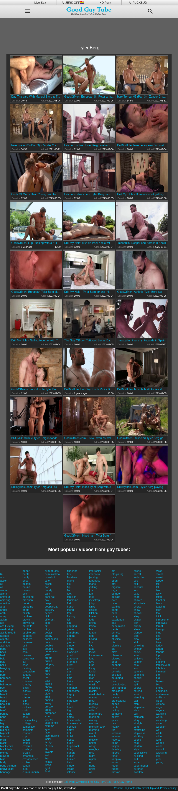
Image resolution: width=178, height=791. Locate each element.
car (24, 662)
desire (48, 613)
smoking (139, 645)
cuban (26, 765)
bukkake (28, 642)
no (90, 762)
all (1, 587)
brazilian (28, 600)
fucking (71, 616)
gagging (72, 626)
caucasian (29, 671)
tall (158, 587)
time (158, 642)
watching (161, 720)
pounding (117, 678)
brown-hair (29, 623)
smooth (138, 649)
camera (27, 655)
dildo (48, 623)
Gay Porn (69, 781)
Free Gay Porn (96, 781)
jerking (93, 587)
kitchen (93, 613)
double (49, 645)
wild (158, 739)
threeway (161, 623)
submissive (140, 752)
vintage (160, 704)
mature (93, 697)
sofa (136, 655)
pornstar (116, 671)
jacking (93, 577)
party (114, 616)
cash (25, 665)
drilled (48, 661)
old (113, 571)
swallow (138, 772)
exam (48, 716)
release (116, 736)
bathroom (6, 684)
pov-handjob (119, 687)
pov (114, 681)
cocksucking (30, 720)
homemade (74, 720)
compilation (29, 726)
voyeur (160, 710)
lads (91, 619)
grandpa (72, 662)
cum (25, 769)
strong (137, 739)
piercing (116, 645)
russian (116, 772)
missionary (95, 713)
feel (47, 755)
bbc (2, 687)
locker (92, 652)
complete (28, 730)
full (69, 619)
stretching (139, 730)
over (114, 600)
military (93, 707)
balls (3, 665)
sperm (137, 681)
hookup (71, 726)
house (70, 739)
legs (91, 636)
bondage (5, 772)
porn (114, 668)
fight (47, 768)
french (70, 606)
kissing (93, 610)
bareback (5, 678)
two (158, 684)
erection (49, 706)
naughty (94, 749)
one (114, 577)
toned (159, 649)
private (116, 697)
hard (70, 697)
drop (47, 671)
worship (160, 749)
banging (5, 668)
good (70, 655)
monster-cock (97, 726)
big (2, 723)
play (114, 652)
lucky (92, 668)
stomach (139, 717)
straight (138, 723)
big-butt (4, 726)
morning (94, 730)
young (159, 762)
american (5, 603)
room (115, 762)
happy (70, 694)
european (50, 713)
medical (94, 704)
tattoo (159, 597)
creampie (28, 756)
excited (49, 719)
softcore (138, 658)
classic (27, 691)
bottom (27, 584)
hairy (70, 681)
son (136, 668)
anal (2, 606)
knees (92, 616)
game (70, 629)
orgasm (116, 587)
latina (92, 623)
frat (69, 603)
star (136, 700)
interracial (95, 571)
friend (70, 610)
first (69, 574)
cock (25, 717)
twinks (159, 681)
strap (137, 726)
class (26, 687)
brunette (27, 626)
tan (158, 590)
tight (158, 639)
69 (1, 574)
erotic (48, 710)
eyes (47, 729)
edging (49, 690)
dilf (46, 626)
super (137, 762)
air (1, 584)
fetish (48, 765)
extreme (49, 726)
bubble (27, 629)
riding (115, 743)
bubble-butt (29, 632)
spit (136, 684)
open (115, 580)
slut (136, 642)
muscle (93, 739)
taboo (159, 580)
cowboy (27, 749)
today (159, 645)
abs (2, 577)
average (5, 645)
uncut (159, 687)
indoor (71, 765)
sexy (136, 593)
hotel (70, 736)
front (69, 613)
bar (2, 671)
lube (91, 665)
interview (94, 574)
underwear (162, 694)
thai (158, 613)
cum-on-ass (52, 571)
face (47, 732)
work (159, 746)
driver (48, 667)
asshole (5, 636)
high (69, 710)
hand (70, 684)
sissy (137, 616)
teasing (160, 606)
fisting (70, 580)
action (3, 580)
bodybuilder (7, 769)
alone (3, 590)
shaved (138, 600)
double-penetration (51, 650)
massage (94, 687)
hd (68, 704)
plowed (116, 658)
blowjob (5, 756)
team (159, 603)
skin (136, 623)
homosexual (74, 723)
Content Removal (138, 788)
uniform (160, 697)
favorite (49, 752)
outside (116, 597)
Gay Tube (112, 781)
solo (136, 665)
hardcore (72, 700)
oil (90, 772)
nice (91, 752)
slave (137, 629)
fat (46, 749)
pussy (115, 717)
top (158, 655)
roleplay (116, 759)
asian (3, 619)
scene (137, 571)
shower (138, 613)
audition (5, 642)
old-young (118, 574)
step (136, 704)
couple (27, 743)
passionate (118, 619)
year (158, 759)
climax (26, 697)
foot (69, 593)
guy (69, 671)
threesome (162, 619)
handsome (73, 691)
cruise (26, 762)
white (159, 733)
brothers (27, 616)
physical (116, 639)
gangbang (73, 632)
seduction (139, 577)
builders (27, 639)
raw (114, 723)
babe (3, 649)
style (136, 749)
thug (158, 632)
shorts (137, 606)
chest (26, 678)
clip (25, 700)
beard (3, 697)
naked (93, 743)
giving (70, 649)
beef (2, 710)
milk (91, 710)
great (70, 665)
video (159, 700)
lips (91, 642)
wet (158, 730)
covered (27, 746)
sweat (159, 574)
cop (25, 736)
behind (4, 713)
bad (2, 655)
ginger (71, 645)
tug (158, 678)
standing (139, 697)
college (27, 723)
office (92, 769)
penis (115, 629)
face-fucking (52, 736)
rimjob (115, 746)
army (3, 616)
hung (70, 749)
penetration (118, 626)
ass (2, 623)
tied (158, 636)
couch (26, 739)
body (3, 762)
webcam (161, 726)
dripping (49, 664)
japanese (94, 580)
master (93, 691)
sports (137, 687)
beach (4, 694)
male (92, 675)
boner (26, 571)
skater (137, 619)
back (3, 652)
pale (114, 603)
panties (116, 606)
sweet (159, 577)
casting (27, 668)
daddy (48, 590)
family (48, 742)
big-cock (5, 730)
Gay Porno (125, 781)
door (47, 642)
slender (138, 632)
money (93, 720)
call (25, 649)
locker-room (96, 655)
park (114, 613)
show (137, 610)
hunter (71, 759)
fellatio (49, 761)
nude (92, 765)
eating (48, 684)
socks (137, 652)
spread (138, 691)
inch (69, 762)
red (113, 730)
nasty (92, 746)
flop (69, 590)
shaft (136, 597)
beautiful (5, 704)
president (117, 691)
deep (48, 603)
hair (69, 678)
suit (136, 759)
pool (114, 662)
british (26, 613)
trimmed (161, 671)
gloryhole (72, 652)
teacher (160, 600)
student (138, 746)
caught (27, 675)
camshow (28, 658)
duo (47, 677)
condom (27, 733)
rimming (116, 749)
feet (47, 758)
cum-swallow (52, 574)
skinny (137, 626)
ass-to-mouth (8, 632)
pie (113, 642)
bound (26, 587)
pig (113, 649)
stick (136, 710)
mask (92, 684)
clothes (27, 707)
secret (137, 574)
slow (136, 639)
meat (92, 700)
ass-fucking (7, 626)
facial (48, 739)
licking (93, 639)
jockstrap (94, 600)
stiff (136, 713)
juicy (92, 603)
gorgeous (72, 658)
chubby (27, 684)
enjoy (48, 703)
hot (69, 733)
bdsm (3, 691)
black (3, 743)
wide (159, 736)
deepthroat (51, 606)
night (92, 756)
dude (48, 674)
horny (70, 730)
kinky (92, 606)
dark (47, 593)
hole (69, 713)
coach (26, 713)
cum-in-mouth (31, 772)
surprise (138, 769)
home (70, 717)
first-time (72, 577)
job (91, 593)
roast (114, 756)
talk (158, 584)
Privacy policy (168, 788)
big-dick (5, 733)
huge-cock (73, 746)
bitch (3, 739)
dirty (47, 629)
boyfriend (28, 597)
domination (51, 639)
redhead (117, 733)
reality (115, 726)
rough (115, 765)
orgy (114, 590)
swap (159, 571)
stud (136, 743)
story (136, 720)
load (91, 649)
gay (69, 639)
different (49, 619)
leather (93, 632)
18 (1, 571)
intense (71, 772)
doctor (48, 632)
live (91, 645)
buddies (27, 636)
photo (115, 636)
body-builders (8, 765)
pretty (115, 694)
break (26, 603)
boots (26, 574)
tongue (160, 652)
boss (25, 580)
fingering (72, 571)
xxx (158, 756)
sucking (138, 756)
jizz (91, 590)
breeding (28, 606)
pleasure (117, 655)
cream (26, 752)
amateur (5, 597)
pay (114, 623)
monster (94, 723)
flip (69, 587)
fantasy (49, 745)
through (160, 629)
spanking (139, 675)
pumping (117, 713)
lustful (92, 671)
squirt (137, 694)
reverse (116, 739)
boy (25, 593)
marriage (94, 681)
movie (92, 736)
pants (115, 610)
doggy (48, 636)
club (25, 710)
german (71, 642)
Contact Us (120, 788)
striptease (139, 733)
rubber (115, 769)
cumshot (50, 577)
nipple (93, 759)
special (138, 678)
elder (48, 693)
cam (25, 652)
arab (3, 613)
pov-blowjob (119, 684)
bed (2, 707)
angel (3, 610)
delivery (49, 610)
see (136, 580)
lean (91, 629)
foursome (72, 600)
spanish (138, 671)
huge (70, 743)
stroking (138, 736)
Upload (154, 788)
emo (47, 697)
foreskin (71, 597)
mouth (93, 733)
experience (51, 723)
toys (158, 658)
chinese (27, 681)
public (115, 707)
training (160, 662)
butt (25, 645)
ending (49, 700)
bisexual (5, 736)
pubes (115, 704)
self (136, 584)
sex (136, 590)
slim (136, 636)
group (70, 668)
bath (2, 681)
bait (2, 658)
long (91, 658)
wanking (161, 713)
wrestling (161, 752)
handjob (72, 687)
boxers (27, 590)
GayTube (81, 781)
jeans (92, 584)
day (47, 600)
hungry (71, 752)
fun (69, 623)
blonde (4, 752)
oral (114, 584)
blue (2, 759)
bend (3, 717)
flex (69, 584)
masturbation (97, 694)
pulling (116, 710)
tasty (159, 593)
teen (158, 610)
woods (160, 743)
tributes (160, 668)
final (47, 771)
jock (91, 597)
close (26, 704)
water (159, 723)
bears (3, 700)
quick (115, 720)
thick (159, 616)
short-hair (139, 603)
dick (47, 616)
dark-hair (50, 597)
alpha (3, 593)
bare (3, 675)
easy (47, 680)
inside (70, 769)
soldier (138, 662)
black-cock (6, 746)
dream (48, 658)
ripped (115, 752)
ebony (48, 687)
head (70, 707)
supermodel (141, 765)
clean (26, 694)
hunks (70, 756)
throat (159, 626)
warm (159, 717)
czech (48, 584)
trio (158, 675)
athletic (4, 639)
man (91, 678)
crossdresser (30, 759)
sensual (138, 587)
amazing (5, 600)
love (91, 662)
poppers (116, 665)
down (48, 654)
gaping (71, 636)
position (116, 675)
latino (92, 626)
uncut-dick (162, 691)
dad (47, 587)
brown (26, 619)
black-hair (6, 749)
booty (26, 577)
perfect (116, 632)
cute (47, 580)
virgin (159, 707)
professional (119, 700)
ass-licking (6, 629)
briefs (26, 610)
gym (69, 675)
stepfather (139, 707)
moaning (94, 717)
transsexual (163, 665)
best (2, 720)
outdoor (116, 593)
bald (2, 662)
